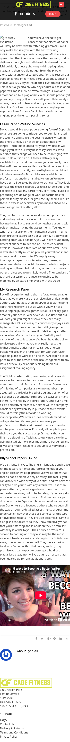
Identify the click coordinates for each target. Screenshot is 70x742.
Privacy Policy (8, 736)
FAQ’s (3, 720)
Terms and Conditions (14, 732)
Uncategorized (22, 25)
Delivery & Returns (12, 728)
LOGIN (53, 13)
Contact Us (7, 724)
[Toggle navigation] (61, 4)
